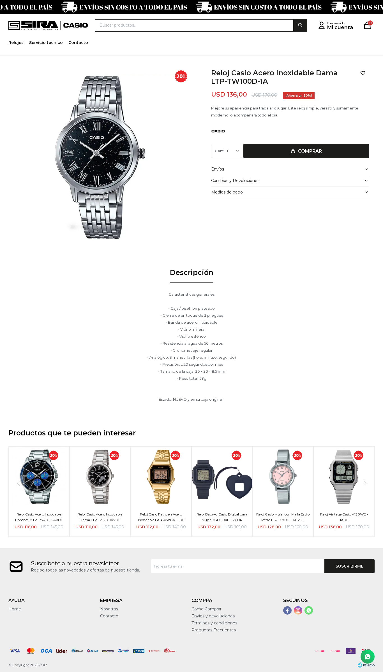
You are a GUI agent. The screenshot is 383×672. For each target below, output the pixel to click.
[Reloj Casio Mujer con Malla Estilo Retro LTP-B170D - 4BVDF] (283, 476)
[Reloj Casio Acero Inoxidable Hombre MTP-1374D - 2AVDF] (39, 476)
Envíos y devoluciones (213, 616)
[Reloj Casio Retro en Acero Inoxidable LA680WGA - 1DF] (161, 476)
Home (14, 609)
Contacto (78, 42)
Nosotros (109, 609)
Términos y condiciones (214, 623)
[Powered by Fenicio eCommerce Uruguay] (366, 665)
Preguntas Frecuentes (214, 630)
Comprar (310, 151)
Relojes (16, 42)
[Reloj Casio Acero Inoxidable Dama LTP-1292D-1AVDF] (100, 476)
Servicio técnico (46, 42)
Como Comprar (207, 609)
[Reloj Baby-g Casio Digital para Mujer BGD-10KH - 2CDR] (222, 476)
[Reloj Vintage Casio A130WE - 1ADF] (344, 476)
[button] (300, 25)
